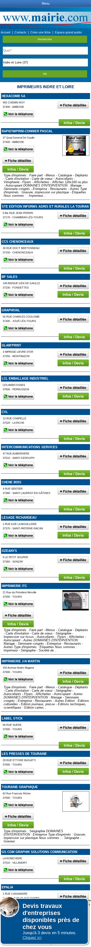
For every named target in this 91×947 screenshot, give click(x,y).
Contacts (20, 32)
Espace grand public (68, 32)
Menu (46, 3)
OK (45, 73)
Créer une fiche (40, 32)
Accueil (5, 32)
